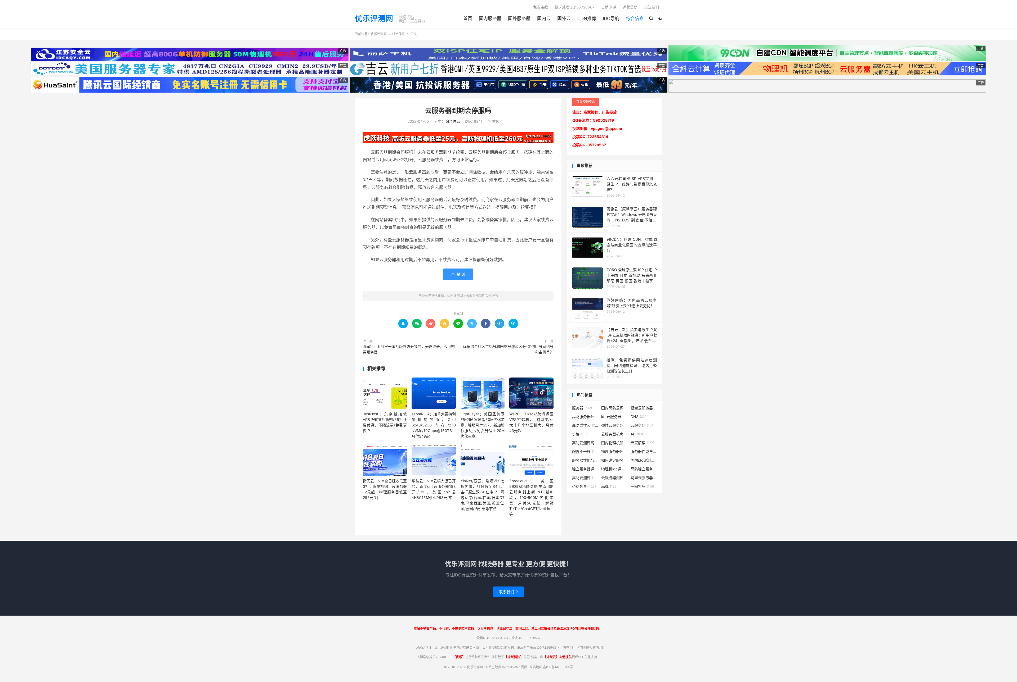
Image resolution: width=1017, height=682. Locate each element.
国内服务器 (490, 18)
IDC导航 (611, 18)
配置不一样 (585, 451)
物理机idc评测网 (614, 469)
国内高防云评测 (614, 408)
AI (637, 434)
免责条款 (540, 7)
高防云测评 (585, 477)
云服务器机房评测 (614, 434)
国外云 (564, 18)
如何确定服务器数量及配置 (614, 460)
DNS (639, 416)
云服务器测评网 (614, 477)
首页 (467, 18)
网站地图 (535, 667)
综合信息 (635, 18)
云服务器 (642, 425)
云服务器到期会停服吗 (458, 111)
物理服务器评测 (614, 451)
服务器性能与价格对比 (644, 451)
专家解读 (642, 442)
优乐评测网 (374, 19)
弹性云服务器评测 (614, 425)
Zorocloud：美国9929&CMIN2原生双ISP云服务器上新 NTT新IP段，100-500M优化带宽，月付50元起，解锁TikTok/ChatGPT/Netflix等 (531, 497)
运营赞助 (630, 7)
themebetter (511, 667)
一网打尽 (642, 486)
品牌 (609, 486)
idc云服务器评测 (614, 416)
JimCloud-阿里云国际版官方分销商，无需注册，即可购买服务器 (409, 349)
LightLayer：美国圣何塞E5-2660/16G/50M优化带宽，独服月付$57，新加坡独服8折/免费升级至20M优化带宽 (483, 425)
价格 (580, 434)
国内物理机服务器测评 (614, 442)
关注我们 (651, 7)
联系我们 (508, 591)
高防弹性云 (585, 425)
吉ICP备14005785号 (558, 667)
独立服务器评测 (585, 469)
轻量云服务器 (644, 408)
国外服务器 (519, 18)
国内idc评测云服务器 (644, 460)
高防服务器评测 (585, 416)
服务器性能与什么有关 (585, 460)
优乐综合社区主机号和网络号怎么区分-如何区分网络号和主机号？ (508, 349)
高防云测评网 (585, 442)
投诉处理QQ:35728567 (575, 7)
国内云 (544, 18)
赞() (494, 121)
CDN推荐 (586, 18)
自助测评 (608, 7)
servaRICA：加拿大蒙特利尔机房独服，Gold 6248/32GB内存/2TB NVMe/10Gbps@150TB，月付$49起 (434, 425)
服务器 (582, 408)
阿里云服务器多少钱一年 (644, 477)
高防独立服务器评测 (644, 469)
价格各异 (584, 486)
